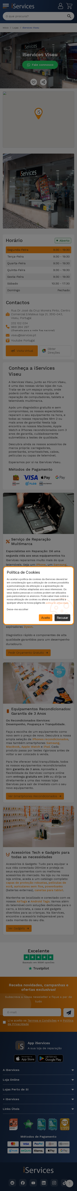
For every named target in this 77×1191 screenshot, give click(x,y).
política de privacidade (57, 603)
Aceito (45, 618)
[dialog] (38, 595)
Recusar (62, 618)
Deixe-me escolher (17, 609)
